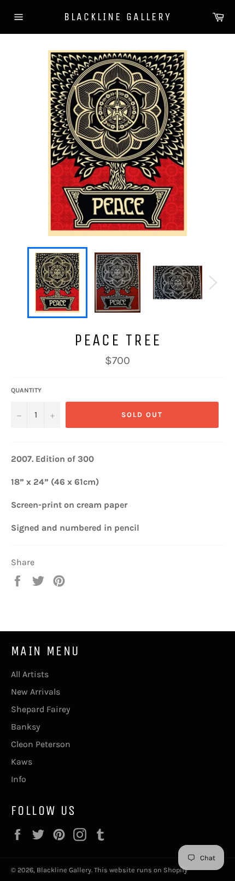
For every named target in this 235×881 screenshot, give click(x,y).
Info (18, 779)
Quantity (26, 390)
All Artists (30, 674)
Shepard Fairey (40, 709)
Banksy (25, 726)
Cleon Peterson (40, 744)
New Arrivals (35, 691)
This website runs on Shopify (140, 870)
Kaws (21, 761)
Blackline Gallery (118, 16)
